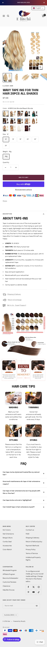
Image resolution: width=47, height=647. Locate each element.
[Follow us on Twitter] (33, 587)
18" (21, 139)
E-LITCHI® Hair (8, 86)
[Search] (8, 16)
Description (7, 214)
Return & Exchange (14, 300)
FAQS (27, 534)
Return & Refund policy (34, 541)
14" (6, 139)
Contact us (30, 530)
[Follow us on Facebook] (28, 587)
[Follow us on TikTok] (38, 592)
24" (6, 145)
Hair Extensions (8, 534)
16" (13, 139)
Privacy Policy (30, 549)
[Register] (37, 606)
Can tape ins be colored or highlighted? (17, 500)
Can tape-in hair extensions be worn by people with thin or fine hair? (21, 492)
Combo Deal (7, 541)
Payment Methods (32, 545)
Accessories (7, 545)
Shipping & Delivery (14, 294)
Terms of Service (32, 553)
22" (35, 139)
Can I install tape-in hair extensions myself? (19, 507)
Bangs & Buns (7, 538)
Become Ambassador (10, 578)
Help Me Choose (8, 590)
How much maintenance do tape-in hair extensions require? (21, 483)
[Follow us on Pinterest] (28, 592)
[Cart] (43, 16)
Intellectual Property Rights (33, 559)
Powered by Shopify (19, 621)
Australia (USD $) (9, 615)
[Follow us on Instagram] (38, 587)
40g (6, 156)
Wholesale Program (10, 570)
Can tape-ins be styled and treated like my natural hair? (21, 473)
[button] (38, 8)
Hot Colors (6, 530)
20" (28, 139)
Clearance (6, 586)
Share (5, 201)
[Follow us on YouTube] (33, 592)
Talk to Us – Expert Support (16, 305)
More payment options (23, 189)
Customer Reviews (9, 582)
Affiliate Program (9, 574)
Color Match (7, 549)
